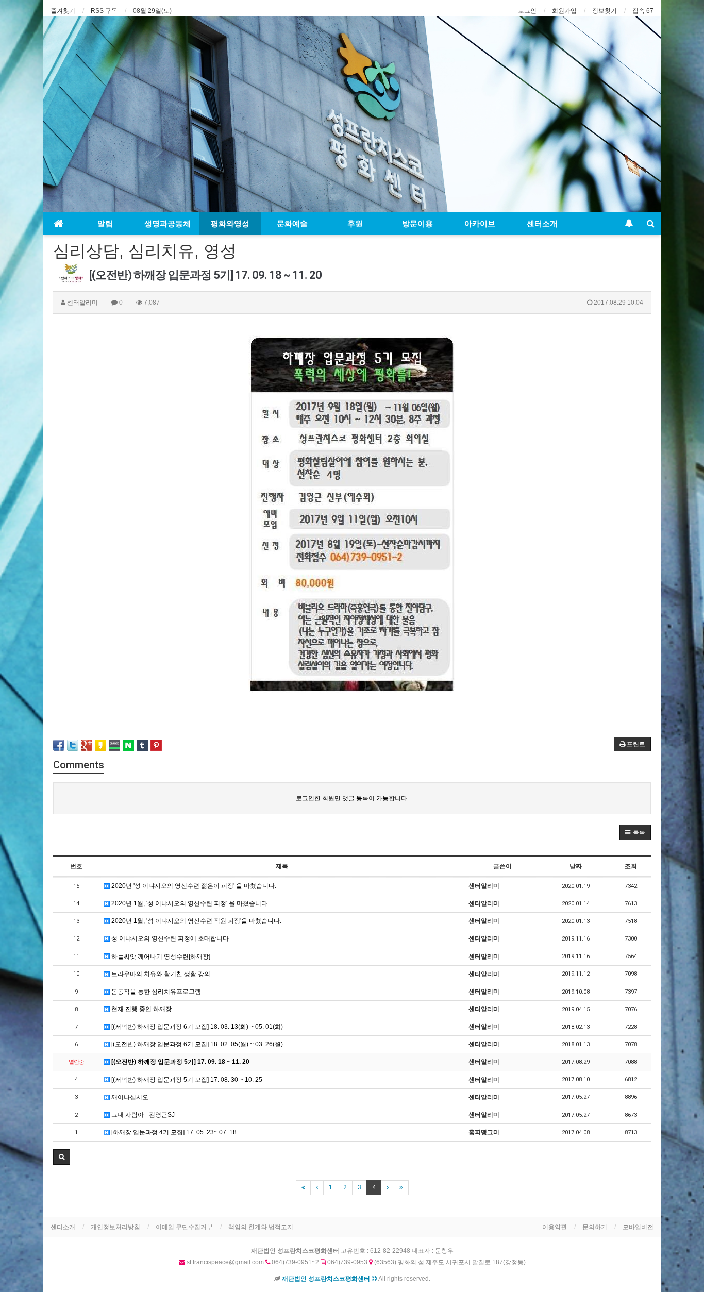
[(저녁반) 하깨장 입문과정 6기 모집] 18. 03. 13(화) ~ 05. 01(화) (196, 1026)
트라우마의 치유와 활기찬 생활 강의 (160, 974)
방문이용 (417, 223)
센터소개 (542, 223)
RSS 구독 (104, 10)
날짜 (575, 866)
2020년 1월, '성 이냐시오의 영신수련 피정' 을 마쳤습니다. (189, 903)
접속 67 (642, 10)
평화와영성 (230, 223)
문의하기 (594, 1227)
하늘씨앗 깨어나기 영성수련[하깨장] (160, 956)
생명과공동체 (167, 223)
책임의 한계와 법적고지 (260, 1227)
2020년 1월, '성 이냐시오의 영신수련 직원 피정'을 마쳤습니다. (195, 921)
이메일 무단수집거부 (184, 1227)
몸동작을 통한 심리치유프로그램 (155, 991)
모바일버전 (638, 1227)
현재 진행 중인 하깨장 (141, 1009)
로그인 (527, 10)
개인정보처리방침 (115, 1227)
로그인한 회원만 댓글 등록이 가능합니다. (352, 798)
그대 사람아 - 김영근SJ (142, 1114)
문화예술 (292, 223)
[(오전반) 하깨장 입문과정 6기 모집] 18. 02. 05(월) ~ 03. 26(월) (196, 1044)
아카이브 (479, 223)
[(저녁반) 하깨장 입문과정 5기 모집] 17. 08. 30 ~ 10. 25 (186, 1079)
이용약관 (554, 1227)
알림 (105, 223)
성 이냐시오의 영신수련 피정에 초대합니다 (169, 938)
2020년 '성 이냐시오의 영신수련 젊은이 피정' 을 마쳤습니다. (193, 886)
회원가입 (564, 10)
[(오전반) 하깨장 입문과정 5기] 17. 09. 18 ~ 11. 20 (179, 1061)
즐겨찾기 (63, 10)
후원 (355, 223)
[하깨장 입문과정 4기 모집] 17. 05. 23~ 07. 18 (173, 1132)
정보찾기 (604, 10)
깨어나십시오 (129, 1097)
